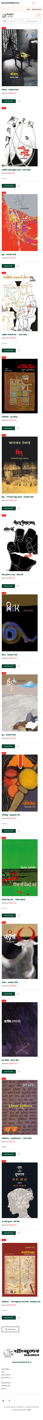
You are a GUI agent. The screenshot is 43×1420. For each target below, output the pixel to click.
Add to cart (8, 101)
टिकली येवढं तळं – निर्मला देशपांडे (13, 899)
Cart (28, 9)
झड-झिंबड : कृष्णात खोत (10, 1060)
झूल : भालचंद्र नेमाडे (9, 254)
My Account (36, 9)
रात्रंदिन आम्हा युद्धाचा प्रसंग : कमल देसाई (16, 170)
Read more (8, 266)
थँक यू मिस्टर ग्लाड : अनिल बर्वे (12, 574)
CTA (29, 1410)
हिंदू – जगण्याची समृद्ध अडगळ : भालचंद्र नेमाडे (18, 497)
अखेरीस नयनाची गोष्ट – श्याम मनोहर (14, 334)
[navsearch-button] (33, 3)
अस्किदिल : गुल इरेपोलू (9, 417)
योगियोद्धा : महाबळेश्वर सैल (11, 815)
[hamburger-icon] (38, 15)
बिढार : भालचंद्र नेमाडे (9, 655)
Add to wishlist (19, 101)
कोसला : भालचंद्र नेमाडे (10, 89)
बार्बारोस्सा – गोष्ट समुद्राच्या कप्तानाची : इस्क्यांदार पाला (21, 1301)
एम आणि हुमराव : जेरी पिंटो (11, 1221)
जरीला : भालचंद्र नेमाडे (10, 982)
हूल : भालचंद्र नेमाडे (9, 735)
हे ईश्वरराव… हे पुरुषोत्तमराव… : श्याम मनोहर (17, 1138)
